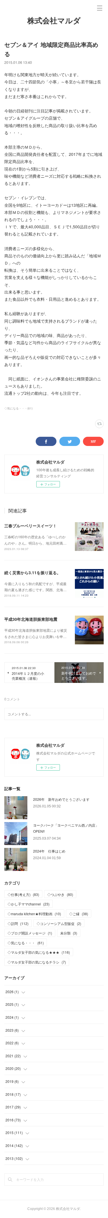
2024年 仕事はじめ (49, 851)
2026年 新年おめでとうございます (61, 799)
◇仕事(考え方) (23, 894)
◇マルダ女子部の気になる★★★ (38, 952)
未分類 (68, 932)
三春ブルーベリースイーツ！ (30, 525)
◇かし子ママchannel (28, 903)
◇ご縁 (78, 913)
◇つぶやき (60, 894)
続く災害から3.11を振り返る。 (32, 572)
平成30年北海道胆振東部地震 (30, 619)
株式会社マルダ (54, 20)
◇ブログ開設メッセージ (29, 932)
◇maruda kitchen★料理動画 (34, 913)
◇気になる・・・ (25, 942)
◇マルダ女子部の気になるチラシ (36, 962)
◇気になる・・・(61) (18, 408)
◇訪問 (18, 923)
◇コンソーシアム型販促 (59, 923)
